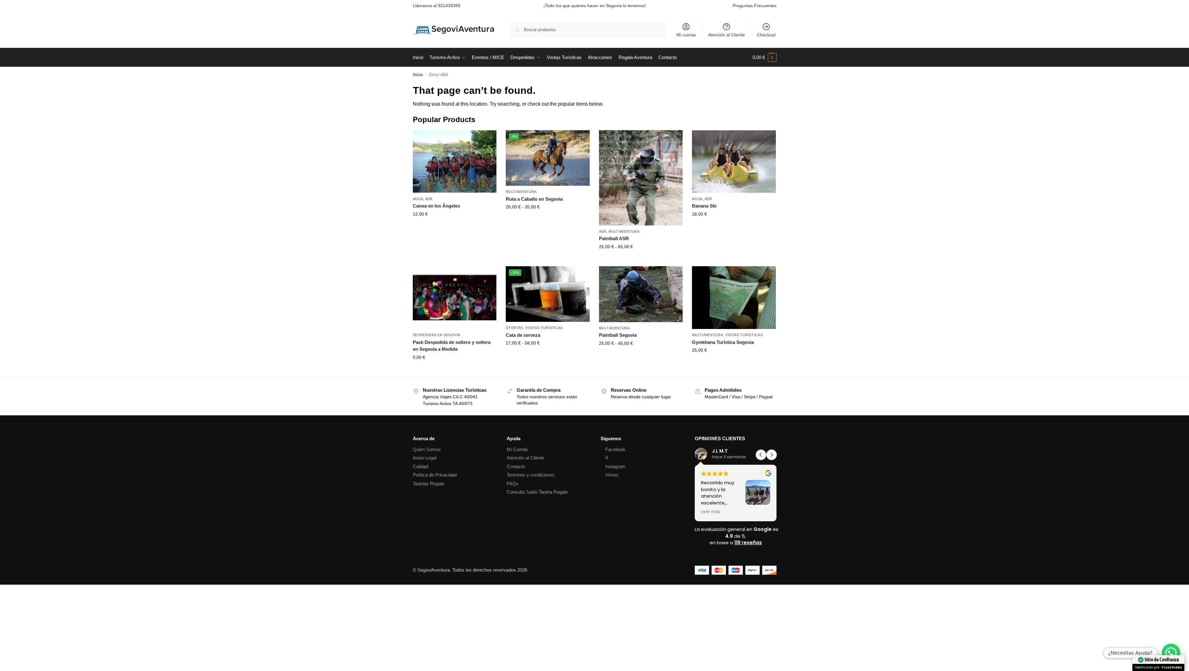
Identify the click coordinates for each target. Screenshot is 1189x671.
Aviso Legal (424, 457)
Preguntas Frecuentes (755, 5)
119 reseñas (748, 542)
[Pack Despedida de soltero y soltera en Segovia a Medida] (455, 297)
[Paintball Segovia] (641, 294)
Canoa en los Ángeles (436, 205)
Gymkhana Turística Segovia (723, 342)
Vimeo (611, 474)
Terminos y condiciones (531, 474)
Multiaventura (521, 192)
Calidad (420, 466)
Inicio (418, 74)
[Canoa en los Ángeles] (455, 161)
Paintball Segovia (618, 335)
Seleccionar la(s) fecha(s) (454, 227)
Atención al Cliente (726, 34)
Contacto (516, 466)
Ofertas (514, 328)
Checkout (766, 34)
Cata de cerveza (523, 335)
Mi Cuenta (517, 449)
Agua (418, 199)
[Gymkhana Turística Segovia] (734, 297)
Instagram (615, 466)
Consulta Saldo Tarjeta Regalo (537, 492)
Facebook (615, 449)
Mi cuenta (686, 34)
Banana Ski (704, 205)
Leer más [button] (710, 512)
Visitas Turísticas (544, 328)
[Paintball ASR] (641, 178)
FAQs (512, 483)
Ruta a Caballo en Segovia (534, 199)
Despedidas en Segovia (437, 335)
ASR (429, 199)
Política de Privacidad (435, 474)
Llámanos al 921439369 (436, 5)
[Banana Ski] (734, 161)
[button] (765, 57)
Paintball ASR (614, 238)
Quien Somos (427, 449)
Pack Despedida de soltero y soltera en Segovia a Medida (452, 346)
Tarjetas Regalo (428, 483)
